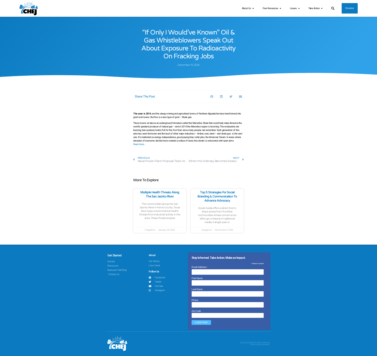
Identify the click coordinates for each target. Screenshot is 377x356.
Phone (195, 300)
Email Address (200, 267)
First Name (197, 278)
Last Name (197, 289)
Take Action (314, 8)
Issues (293, 8)
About (152, 255)
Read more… (139, 144)
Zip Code (196, 311)
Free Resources (270, 8)
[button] (333, 8)
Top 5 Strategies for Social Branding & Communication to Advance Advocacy (217, 196)
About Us (246, 8)
